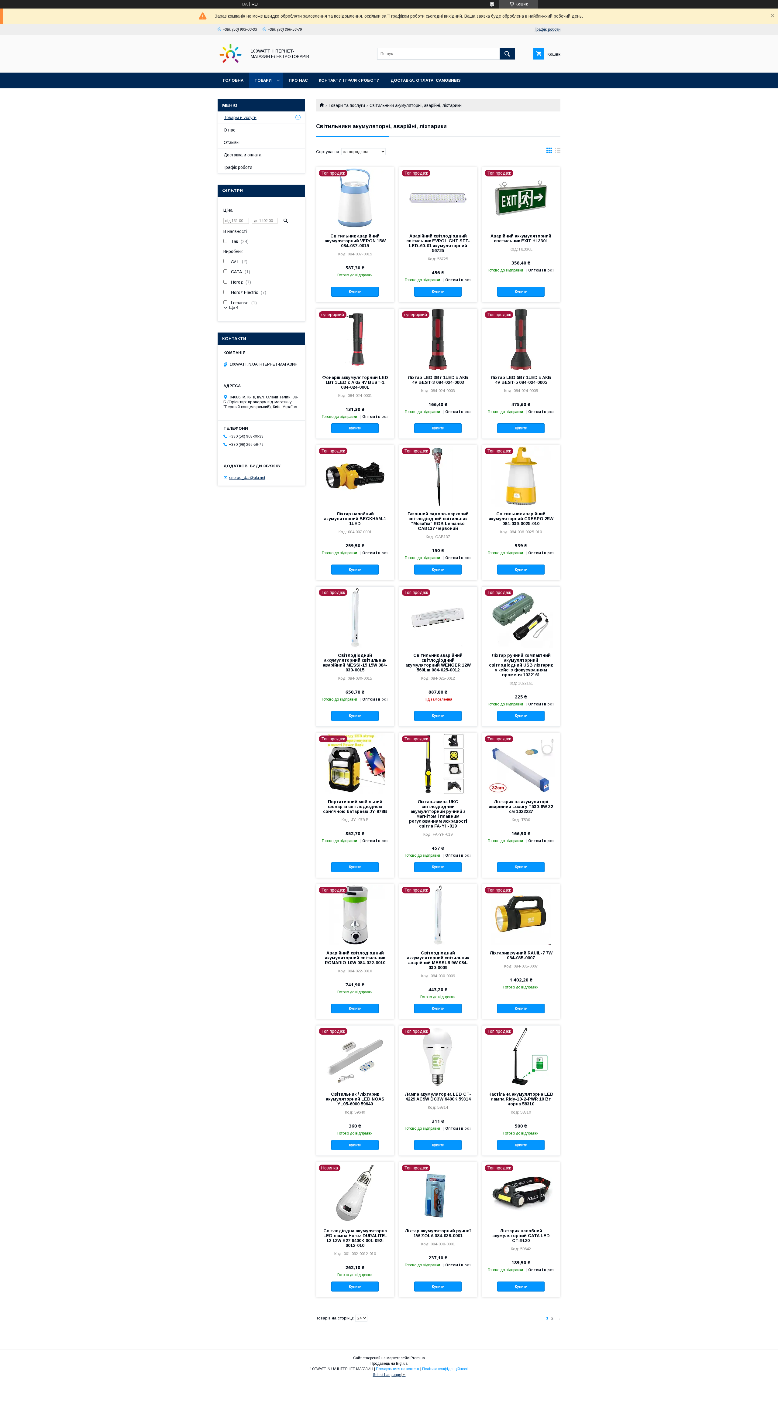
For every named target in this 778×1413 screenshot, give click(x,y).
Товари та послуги (346, 105)
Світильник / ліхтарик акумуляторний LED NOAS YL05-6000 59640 (355, 1099)
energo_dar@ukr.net (247, 477)
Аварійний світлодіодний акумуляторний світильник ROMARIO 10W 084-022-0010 (355, 958)
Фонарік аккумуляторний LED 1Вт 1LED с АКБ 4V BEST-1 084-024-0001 (355, 382)
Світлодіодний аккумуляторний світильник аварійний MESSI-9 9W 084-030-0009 (438, 960)
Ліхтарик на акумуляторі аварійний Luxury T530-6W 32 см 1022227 (521, 806)
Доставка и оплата (242, 154)
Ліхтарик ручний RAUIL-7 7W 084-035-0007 (521, 955)
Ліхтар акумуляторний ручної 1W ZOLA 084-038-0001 (438, 1233)
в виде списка (557, 152)
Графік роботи (238, 167)
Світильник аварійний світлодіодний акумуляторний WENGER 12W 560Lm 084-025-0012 (438, 662)
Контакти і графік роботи (349, 80)
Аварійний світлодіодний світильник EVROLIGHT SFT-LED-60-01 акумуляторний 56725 (438, 243)
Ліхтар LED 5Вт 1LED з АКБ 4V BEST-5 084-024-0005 (521, 380)
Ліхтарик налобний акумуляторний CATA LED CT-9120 (521, 1235)
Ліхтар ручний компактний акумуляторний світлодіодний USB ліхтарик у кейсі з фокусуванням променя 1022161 (521, 665)
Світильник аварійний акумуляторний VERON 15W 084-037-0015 (355, 241)
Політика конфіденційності (445, 1369)
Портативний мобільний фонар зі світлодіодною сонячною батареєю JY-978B (355, 806)
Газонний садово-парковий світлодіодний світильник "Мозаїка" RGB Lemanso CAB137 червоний (438, 521)
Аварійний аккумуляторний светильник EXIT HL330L (521, 238)
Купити (355, 291)
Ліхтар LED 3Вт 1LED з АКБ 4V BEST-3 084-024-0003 (438, 380)
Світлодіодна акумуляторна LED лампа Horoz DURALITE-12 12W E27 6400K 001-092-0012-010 (355, 1238)
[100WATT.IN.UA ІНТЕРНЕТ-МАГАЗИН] (230, 64)
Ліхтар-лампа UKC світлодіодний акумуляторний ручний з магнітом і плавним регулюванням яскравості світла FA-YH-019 (438, 813)
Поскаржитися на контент (397, 1369)
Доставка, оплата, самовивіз (426, 80)
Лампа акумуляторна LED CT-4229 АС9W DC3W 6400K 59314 (438, 1096)
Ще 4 (233, 307)
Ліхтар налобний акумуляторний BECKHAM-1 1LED (355, 518)
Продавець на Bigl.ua (389, 1363)
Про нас (298, 80)
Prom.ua (418, 1358)
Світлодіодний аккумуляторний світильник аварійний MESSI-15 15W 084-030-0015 (355, 662)
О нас (229, 130)
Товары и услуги (240, 117)
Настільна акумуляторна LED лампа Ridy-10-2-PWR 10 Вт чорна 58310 (520, 1099)
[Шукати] (507, 54)
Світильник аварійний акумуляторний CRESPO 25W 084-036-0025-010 (521, 518)
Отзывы (231, 142)
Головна (233, 80)
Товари (263, 80)
